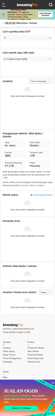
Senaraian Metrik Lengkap (32, 185)
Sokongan (7, 362)
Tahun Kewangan (39, 81)
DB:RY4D (10, 23)
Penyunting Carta (36, 358)
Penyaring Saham (36, 348)
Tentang (6, 348)
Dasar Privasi (9, 355)
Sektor (44, 292)
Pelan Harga (9, 351)
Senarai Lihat (34, 362)
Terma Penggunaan (12, 358)
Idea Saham (33, 351)
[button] (29, 14)
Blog (5, 377)
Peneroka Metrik (35, 355)
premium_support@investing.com (18, 329)
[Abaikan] (3, 14)
